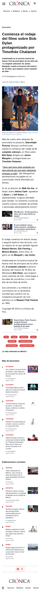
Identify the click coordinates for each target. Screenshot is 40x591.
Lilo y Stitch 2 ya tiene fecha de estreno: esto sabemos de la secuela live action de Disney (16, 372)
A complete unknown (27, 345)
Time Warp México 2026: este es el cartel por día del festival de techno (15, 389)
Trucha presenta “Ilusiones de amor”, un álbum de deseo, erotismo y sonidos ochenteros (15, 406)
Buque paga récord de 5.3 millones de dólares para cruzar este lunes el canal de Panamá (15, 550)
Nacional (10, 588)
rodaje (14, 337)
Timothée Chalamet (25, 341)
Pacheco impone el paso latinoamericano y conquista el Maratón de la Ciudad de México (16, 494)
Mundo (28, 588)
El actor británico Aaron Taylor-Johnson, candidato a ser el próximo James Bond (25, 227)
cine (6, 337)
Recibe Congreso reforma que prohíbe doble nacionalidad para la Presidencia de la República (15, 513)
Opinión (34, 11)
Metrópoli (19, 588)
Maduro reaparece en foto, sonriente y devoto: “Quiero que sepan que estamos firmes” (15, 532)
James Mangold (11, 345)
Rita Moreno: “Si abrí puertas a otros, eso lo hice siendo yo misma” (26, 214)
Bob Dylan (12, 341)
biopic (33, 337)
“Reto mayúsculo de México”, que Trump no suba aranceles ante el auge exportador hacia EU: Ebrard (15, 474)
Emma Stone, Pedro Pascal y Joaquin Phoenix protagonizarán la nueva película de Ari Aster (25, 323)
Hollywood (24, 337)
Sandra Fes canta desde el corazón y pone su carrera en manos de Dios (15, 423)
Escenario (6, 27)
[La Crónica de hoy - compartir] (37, 220)
